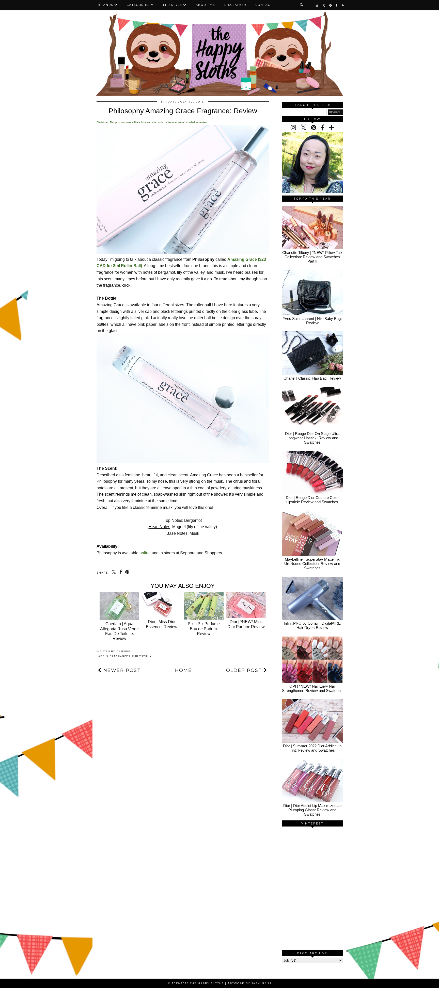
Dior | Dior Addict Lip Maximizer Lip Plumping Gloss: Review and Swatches (312, 809)
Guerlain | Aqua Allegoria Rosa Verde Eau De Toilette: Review (119, 631)
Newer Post (121, 670)
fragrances (120, 656)
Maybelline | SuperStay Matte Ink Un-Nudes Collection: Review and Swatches (312, 563)
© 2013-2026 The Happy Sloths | (198, 983)
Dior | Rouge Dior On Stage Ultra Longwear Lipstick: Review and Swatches (312, 437)
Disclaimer (235, 5)
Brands (105, 5)
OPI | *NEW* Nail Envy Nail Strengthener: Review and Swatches (312, 688)
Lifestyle (172, 5)
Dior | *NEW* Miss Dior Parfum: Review (246, 624)
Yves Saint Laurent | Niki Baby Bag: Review (312, 320)
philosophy (142, 656)
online (145, 553)
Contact (264, 5)
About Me (205, 5)
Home (183, 670)
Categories (138, 5)
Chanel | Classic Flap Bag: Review (312, 378)
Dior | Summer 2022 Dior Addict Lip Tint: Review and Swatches (312, 748)
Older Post (245, 670)
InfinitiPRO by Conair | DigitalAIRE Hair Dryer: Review (312, 625)
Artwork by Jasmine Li (249, 983)
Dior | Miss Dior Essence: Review (161, 624)
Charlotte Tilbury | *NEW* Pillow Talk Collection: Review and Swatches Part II (312, 256)
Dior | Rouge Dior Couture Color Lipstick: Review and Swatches (312, 499)
